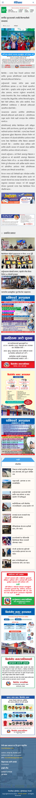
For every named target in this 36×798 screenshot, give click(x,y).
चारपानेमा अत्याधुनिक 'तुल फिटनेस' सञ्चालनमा (15, 292)
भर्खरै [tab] (18, 459)
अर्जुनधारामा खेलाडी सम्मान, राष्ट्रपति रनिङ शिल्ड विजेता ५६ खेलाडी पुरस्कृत (16, 273)
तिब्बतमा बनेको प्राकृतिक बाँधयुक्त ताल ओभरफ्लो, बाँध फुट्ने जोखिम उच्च (22, 472)
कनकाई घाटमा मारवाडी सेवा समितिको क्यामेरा (21, 516)
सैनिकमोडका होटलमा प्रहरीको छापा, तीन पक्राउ (21, 527)
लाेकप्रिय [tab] (18, 464)
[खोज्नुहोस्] (33, 2)
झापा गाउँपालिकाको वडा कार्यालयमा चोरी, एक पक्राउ (21, 561)
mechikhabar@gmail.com (13, 758)
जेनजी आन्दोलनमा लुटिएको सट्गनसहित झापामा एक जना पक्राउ (21, 551)
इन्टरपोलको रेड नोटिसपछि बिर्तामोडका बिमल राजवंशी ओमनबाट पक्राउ (20, 540)
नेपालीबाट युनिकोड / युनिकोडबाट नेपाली (20, 791)
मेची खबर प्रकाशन (22, 794)
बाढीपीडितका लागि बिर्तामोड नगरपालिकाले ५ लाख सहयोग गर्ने (23, 504)
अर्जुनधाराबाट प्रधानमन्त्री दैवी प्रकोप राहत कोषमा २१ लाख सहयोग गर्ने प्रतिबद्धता (21, 494)
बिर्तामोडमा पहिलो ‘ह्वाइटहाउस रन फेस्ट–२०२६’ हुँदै (17, 253)
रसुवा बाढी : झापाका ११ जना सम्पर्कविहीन (21, 482)
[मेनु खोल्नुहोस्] (3, 2)
